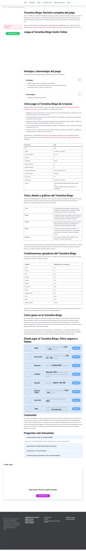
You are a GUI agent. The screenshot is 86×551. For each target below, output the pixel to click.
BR (4, 544)
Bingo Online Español (7, 517)
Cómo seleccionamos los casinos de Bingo (52, 521)
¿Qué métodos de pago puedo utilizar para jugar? (41, 446)
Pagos (25, 2)
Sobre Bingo (32, 2)
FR (5, 544)
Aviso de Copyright (70, 519)
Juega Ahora (76, 348)
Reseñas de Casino (47, 2)
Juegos (39, 2)
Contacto (46, 519)
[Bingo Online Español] (9, 2)
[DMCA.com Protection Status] (12, 543)
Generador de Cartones (59, 2)
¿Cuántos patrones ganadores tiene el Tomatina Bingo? (43, 455)
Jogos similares (8, 25)
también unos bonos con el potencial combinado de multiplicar (48, 27)
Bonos (68, 2)
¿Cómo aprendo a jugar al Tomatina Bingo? (39, 437)
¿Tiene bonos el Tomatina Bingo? (36, 451)
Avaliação (6, 27)
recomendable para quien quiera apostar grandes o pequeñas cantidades (60, 137)
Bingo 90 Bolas (29, 521)
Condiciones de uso (70, 517)
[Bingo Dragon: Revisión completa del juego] (43, 486)
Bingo (5, 7)
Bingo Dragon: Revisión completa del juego (43, 490)
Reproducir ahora (12, 33)
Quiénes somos (48, 517)
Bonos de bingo (29, 522)
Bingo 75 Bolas (29, 519)
